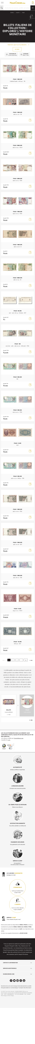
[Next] (31, 660)
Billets (17, 12)
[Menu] (14, 744)
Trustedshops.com (18, 738)
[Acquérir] (30, 87)
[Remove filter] (7, 55)
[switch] (10, 748)
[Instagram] (20, 980)
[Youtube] (24, 980)
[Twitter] (14, 980)
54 (25, 660)
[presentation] (4, 720)
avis (9, 740)
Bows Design (11, 995)
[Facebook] (11, 980)
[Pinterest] (17, 980)
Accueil (12, 12)
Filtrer (17, 49)
